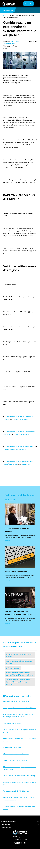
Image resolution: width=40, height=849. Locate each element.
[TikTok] (23, 843)
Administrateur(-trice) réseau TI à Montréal (19, 447)
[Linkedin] (19, 843)
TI (3, 15)
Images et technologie (20, 419)
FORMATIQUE (26, 464)
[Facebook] (17, 843)
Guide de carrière (8, 10)
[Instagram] (21, 843)
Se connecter (28, 3)
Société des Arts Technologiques (15, 449)
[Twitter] (15, 843)
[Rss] (25, 843)
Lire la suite (7, 540)
